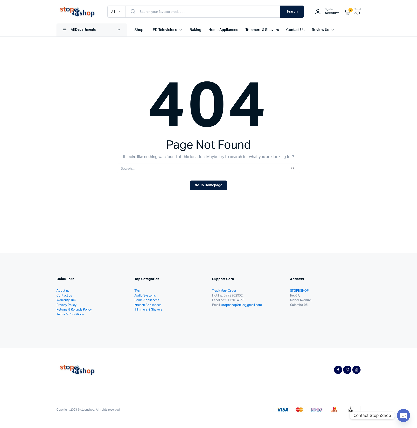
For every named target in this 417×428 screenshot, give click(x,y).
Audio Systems (145, 295)
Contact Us (295, 30)
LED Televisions (164, 30)
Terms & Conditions (70, 314)
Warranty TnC (66, 300)
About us (63, 290)
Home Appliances (223, 30)
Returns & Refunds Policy (74, 309)
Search (292, 11)
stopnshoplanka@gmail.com (241, 305)
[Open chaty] (403, 415)
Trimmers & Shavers (262, 30)
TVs (137, 290)
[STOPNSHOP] (77, 12)
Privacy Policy (66, 305)
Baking (195, 30)
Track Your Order (224, 290)
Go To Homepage (208, 185)
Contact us (64, 295)
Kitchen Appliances (147, 305)
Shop (138, 30)
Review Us (320, 30)
